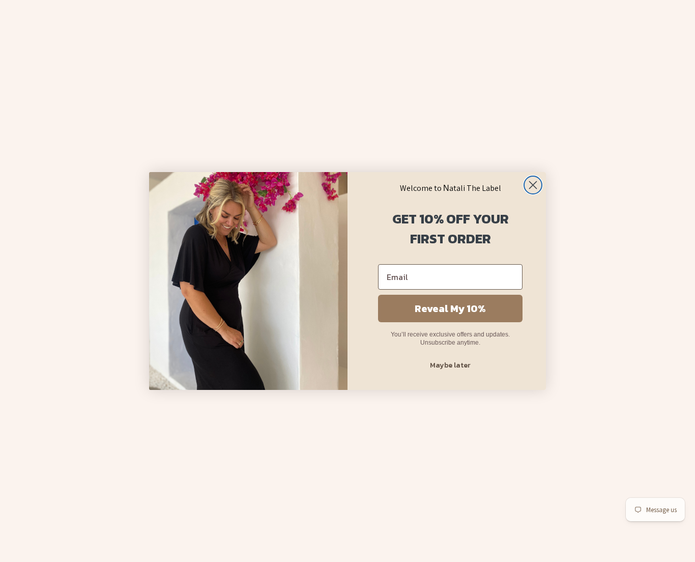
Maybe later (450, 365)
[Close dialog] (533, 185)
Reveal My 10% (450, 308)
